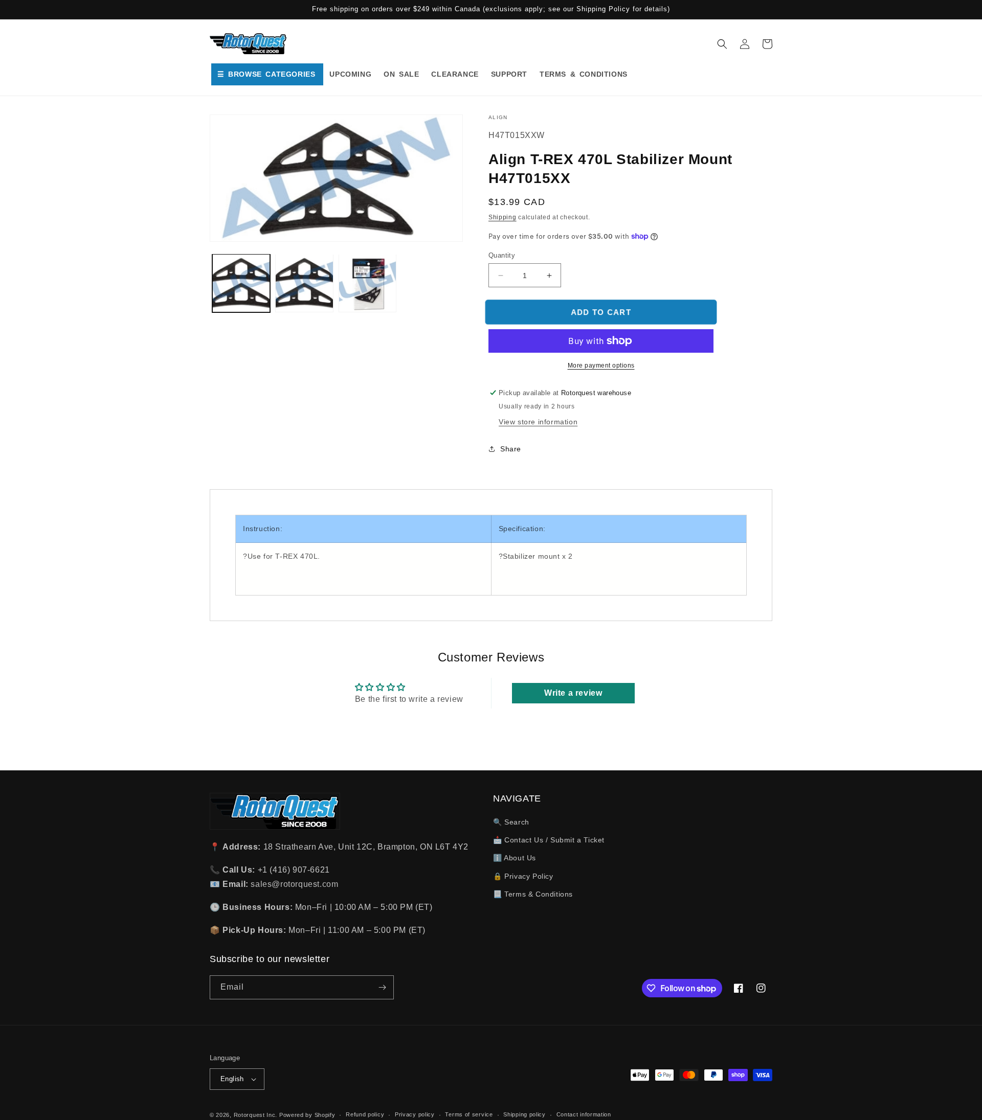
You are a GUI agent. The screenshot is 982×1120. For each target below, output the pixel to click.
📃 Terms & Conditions (533, 894)
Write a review (573, 693)
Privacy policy (415, 1114)
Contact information (583, 1114)
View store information (538, 422)
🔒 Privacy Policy (523, 876)
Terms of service (469, 1114)
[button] (722, 44)
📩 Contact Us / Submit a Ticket (549, 840)
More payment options (601, 365)
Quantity (501, 255)
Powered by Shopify (307, 1115)
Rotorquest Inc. (256, 1115)
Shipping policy (524, 1114)
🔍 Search (511, 822)
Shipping (502, 217)
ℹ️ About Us (514, 858)
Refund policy (365, 1114)
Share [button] (510, 449)
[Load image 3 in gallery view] (367, 283)
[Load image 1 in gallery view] (241, 283)
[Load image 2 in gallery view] (304, 283)
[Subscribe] (382, 987)
